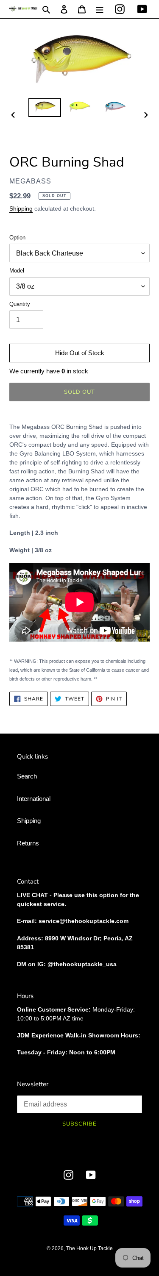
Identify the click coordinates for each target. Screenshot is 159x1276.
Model (16, 270)
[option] (45, 107)
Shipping (21, 208)
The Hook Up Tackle (89, 1248)
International (33, 798)
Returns (28, 843)
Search (27, 776)
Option (17, 237)
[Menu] (100, 9)
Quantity (19, 304)
